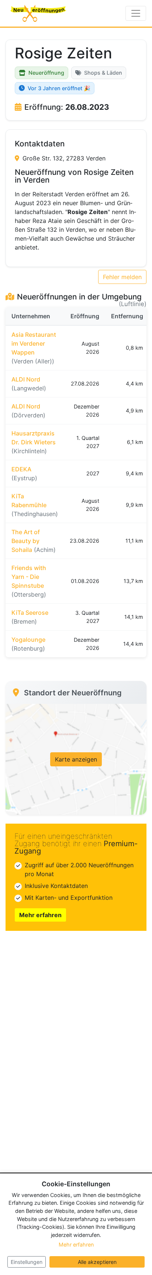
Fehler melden (122, 277)
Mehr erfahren (40, 915)
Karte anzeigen (76, 759)
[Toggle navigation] (135, 13)
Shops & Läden (103, 72)
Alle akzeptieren (97, 1262)
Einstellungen (26, 1262)
